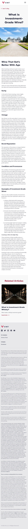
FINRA (16, 513)
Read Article (4, 315)
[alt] (2, 330)
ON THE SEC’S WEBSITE (5, 471)
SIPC (22, 513)
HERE (25, 509)
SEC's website (3, 375)
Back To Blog (6, 8)
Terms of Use (4, 337)
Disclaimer (3, 344)
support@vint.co (22, 365)
